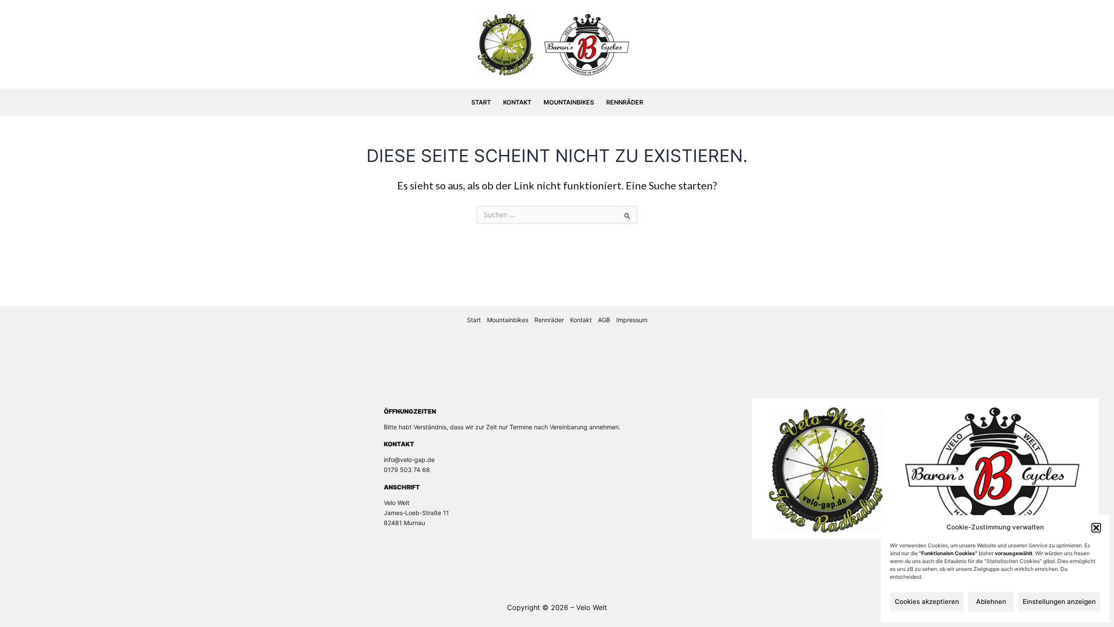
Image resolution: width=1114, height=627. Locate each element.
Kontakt (517, 102)
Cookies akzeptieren (927, 601)
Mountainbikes (569, 102)
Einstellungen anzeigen (1059, 601)
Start (481, 102)
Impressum (632, 320)
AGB (604, 320)
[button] (1096, 527)
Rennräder (624, 102)
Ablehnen (991, 601)
